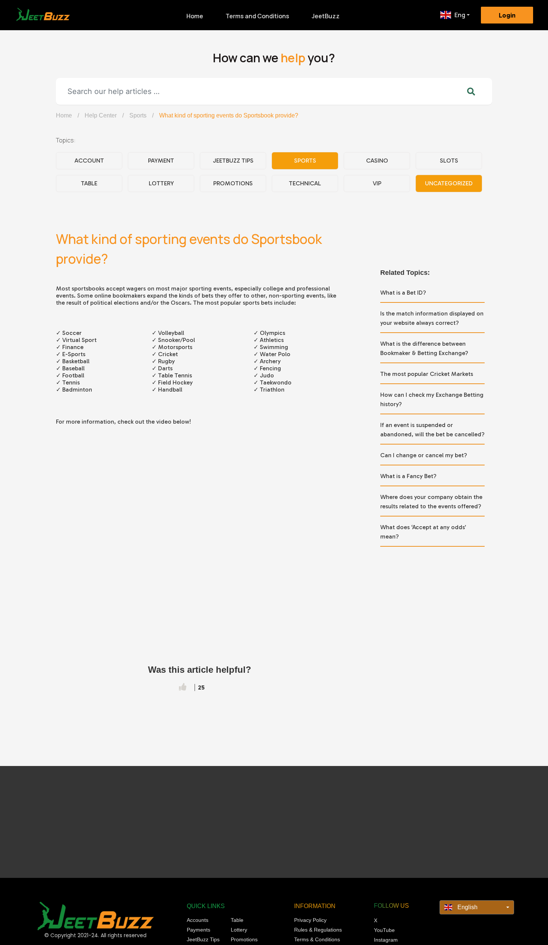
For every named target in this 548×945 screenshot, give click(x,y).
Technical (305, 183)
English (467, 907)
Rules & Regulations (318, 930)
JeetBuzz (326, 16)
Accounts (197, 920)
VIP (377, 183)
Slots (449, 160)
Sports (138, 115)
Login (507, 15)
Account (89, 160)
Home (194, 16)
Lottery (161, 183)
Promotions (233, 183)
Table (89, 183)
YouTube (384, 930)
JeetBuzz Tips (233, 160)
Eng (459, 15)
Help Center (101, 115)
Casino (377, 160)
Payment (161, 160)
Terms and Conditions (257, 16)
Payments (198, 930)
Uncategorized (449, 183)
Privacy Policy (310, 920)
